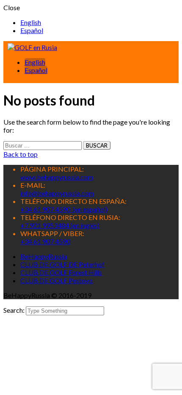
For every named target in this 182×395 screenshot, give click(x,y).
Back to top (20, 154)
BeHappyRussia (43, 256)
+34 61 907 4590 (45, 241)
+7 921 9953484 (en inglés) (59, 225)
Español (31, 30)
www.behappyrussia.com (56, 177)
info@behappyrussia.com (57, 193)
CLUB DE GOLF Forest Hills (61, 272)
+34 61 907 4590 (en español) (64, 209)
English (30, 22)
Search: (14, 310)
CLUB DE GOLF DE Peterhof (62, 264)
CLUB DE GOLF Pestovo (56, 280)
